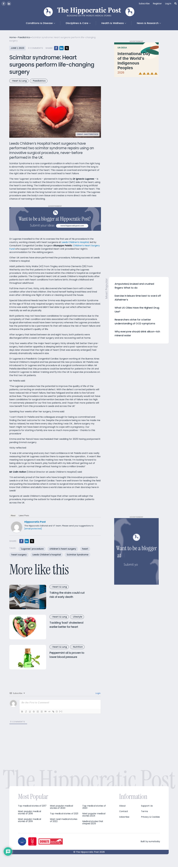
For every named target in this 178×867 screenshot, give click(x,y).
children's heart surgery (63, 548)
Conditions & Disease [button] (39, 23)
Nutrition (78, 646)
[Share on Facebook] (56, 48)
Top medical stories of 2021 (64, 814)
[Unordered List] (42, 711)
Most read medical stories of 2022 (63, 820)
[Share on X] (67, 48)
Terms (144, 811)
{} (57, 711)
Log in (168, 3)
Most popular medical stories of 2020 (61, 807)
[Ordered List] (38, 711)
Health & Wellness (112, 23)
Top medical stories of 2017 (32, 806)
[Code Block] (49, 711)
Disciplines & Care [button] (77, 23)
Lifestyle (77, 616)
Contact (123, 811)
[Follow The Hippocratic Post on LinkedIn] (9, 3)
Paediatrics (24, 37)
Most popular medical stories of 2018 (29, 812)
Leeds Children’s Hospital (75, 242)
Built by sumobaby (150, 841)
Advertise (124, 817)
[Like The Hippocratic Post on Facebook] (3, 3)
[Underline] (30, 711)
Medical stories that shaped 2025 (92, 822)
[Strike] (34, 711)
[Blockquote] (45, 711)
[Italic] (26, 711)
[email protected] (33, 528)
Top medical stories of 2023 (94, 807)
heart (85, 548)
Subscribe (144, 3)
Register (157, 3)
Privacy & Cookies (150, 817)
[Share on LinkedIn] (61, 48)
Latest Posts (24, 515)
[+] (60, 711)
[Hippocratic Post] (16, 526)
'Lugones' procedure (32, 548)
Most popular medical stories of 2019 (29, 820)
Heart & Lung (19, 80)
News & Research (148, 23)
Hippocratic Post (35, 522)
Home (12, 37)
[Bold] (22, 711)
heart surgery (19, 554)
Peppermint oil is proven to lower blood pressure (67, 655)
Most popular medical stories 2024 (93, 815)
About (13, 515)
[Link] (53, 711)
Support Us (147, 806)
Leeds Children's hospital (47, 554)
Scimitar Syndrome (77, 554)
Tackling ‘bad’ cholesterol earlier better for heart (66, 625)
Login (98, 693)
